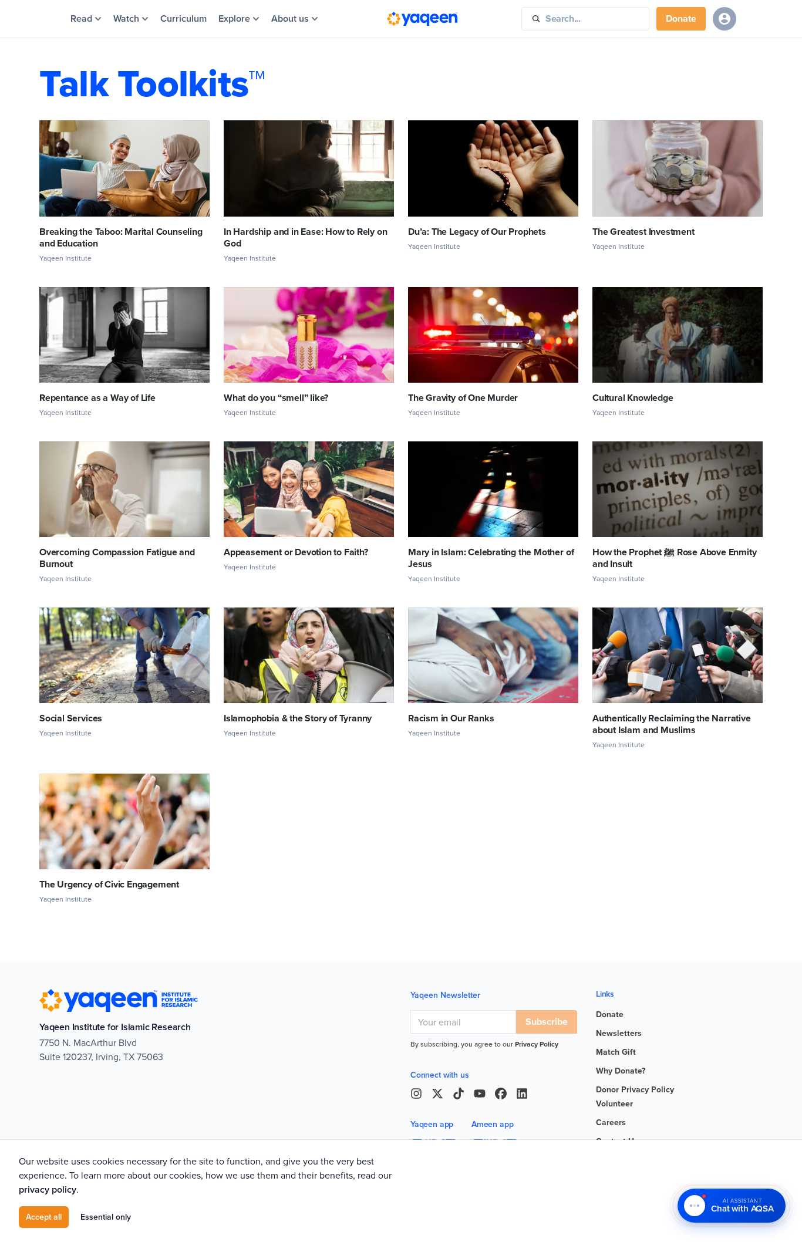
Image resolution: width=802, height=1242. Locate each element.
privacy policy (47, 1189)
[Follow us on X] (437, 1093)
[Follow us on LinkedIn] (522, 1093)
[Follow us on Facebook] (501, 1093)
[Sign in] (724, 19)
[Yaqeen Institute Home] (422, 19)
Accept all (44, 1217)
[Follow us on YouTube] (480, 1093)
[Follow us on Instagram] (416, 1093)
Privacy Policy (536, 1044)
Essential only (105, 1217)
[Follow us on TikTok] (458, 1093)
